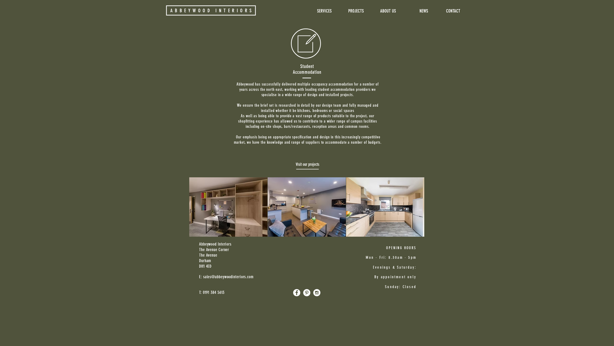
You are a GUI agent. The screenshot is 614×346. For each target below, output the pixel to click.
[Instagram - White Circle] (316, 292)
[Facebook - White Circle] (296, 292)
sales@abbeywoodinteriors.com (228, 276)
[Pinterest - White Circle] (306, 292)
